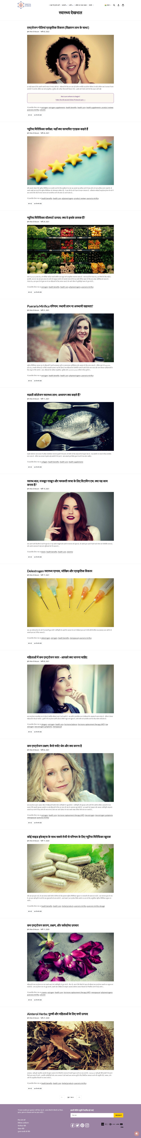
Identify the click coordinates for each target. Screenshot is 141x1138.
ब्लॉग (71, 5)
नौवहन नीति (21, 1129)
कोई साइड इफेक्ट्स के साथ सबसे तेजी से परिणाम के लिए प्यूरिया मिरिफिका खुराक (69, 837)
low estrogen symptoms (43, 727)
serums (42, 110)
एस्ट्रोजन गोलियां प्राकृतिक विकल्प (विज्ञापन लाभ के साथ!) (58, 27)
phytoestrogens (67, 198)
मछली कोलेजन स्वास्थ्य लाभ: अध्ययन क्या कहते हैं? (53, 395)
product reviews (107, 107)
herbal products (67, 906)
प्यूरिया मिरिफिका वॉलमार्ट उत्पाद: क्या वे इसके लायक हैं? (56, 217)
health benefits (71, 107)
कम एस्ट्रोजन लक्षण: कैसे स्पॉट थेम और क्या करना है (54, 746)
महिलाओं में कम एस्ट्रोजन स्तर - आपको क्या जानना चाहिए (57, 657)
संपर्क (90, 5)
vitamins (70, 552)
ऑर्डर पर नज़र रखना (81, 5)
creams (44, 992)
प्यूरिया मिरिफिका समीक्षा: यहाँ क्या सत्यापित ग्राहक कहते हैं (57, 129)
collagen (44, 462)
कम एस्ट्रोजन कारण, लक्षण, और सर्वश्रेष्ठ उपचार (53, 925)
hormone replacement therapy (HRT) (91, 724)
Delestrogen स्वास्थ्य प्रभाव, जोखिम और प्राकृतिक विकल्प (59, 571)
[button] (108, 5)
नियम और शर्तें (21, 1120)
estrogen (44, 107)
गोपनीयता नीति (22, 1126)
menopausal (74, 638)
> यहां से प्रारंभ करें (54, 5)
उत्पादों (65, 5)
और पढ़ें (30, 115)
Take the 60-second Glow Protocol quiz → (70, 100)
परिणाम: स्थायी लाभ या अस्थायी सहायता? (60, 306)
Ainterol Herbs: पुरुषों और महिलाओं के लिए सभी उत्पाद (57, 1014)
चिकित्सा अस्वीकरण (23, 1123)
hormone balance (70, 724)
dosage (96, 906)
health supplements (93, 107)
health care (81, 107)
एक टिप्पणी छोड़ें (38, 115)
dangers (44, 724)
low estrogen (89, 815)
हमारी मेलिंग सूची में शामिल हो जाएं (82, 1110)
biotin (43, 552)
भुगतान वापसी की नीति (24, 1131)
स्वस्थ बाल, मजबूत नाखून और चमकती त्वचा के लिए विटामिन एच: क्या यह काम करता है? (67, 483)
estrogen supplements (57, 107)
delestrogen (45, 638)
